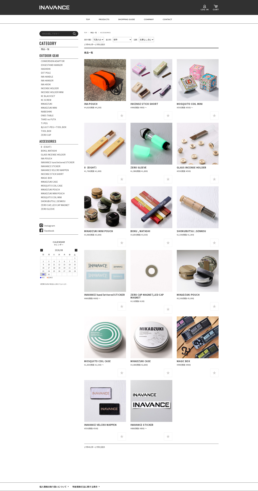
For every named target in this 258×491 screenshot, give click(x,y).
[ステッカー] (151, 401)
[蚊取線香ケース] (105, 337)
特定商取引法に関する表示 (84, 486)
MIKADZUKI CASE (140, 361)
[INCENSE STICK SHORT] (151, 80)
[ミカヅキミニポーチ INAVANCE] (105, 207)
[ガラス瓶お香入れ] (198, 144)
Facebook (49, 230)
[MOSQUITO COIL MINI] (198, 80)
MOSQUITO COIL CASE (97, 361)
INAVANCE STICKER (141, 424)
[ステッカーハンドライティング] (105, 271)
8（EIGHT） (91, 167)
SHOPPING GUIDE (126, 19)
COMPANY (149, 19)
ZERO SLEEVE (138, 167)
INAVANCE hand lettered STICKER (104, 294)
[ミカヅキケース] (151, 337)
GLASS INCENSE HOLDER (191, 167)
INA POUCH (90, 103)
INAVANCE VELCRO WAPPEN (100, 424)
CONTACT (167, 19)
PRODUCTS (104, 19)
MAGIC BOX (183, 361)
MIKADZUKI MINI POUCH (98, 231)
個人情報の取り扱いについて (53, 486)
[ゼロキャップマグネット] (151, 271)
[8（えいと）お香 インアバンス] (105, 144)
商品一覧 (93, 33)
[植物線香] (198, 207)
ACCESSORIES (47, 141)
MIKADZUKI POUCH (188, 294)
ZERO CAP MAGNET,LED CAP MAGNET (147, 296)
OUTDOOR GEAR (49, 55)
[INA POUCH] (105, 80)
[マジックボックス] (198, 337)
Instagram (49, 225)
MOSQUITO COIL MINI (190, 103)
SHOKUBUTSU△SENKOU (191, 231)
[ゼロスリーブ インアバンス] (151, 144)
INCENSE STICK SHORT (144, 103)
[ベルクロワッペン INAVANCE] (105, 401)
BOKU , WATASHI (140, 231)
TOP (88, 19)
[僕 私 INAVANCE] (151, 207)
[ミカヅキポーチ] (198, 271)
